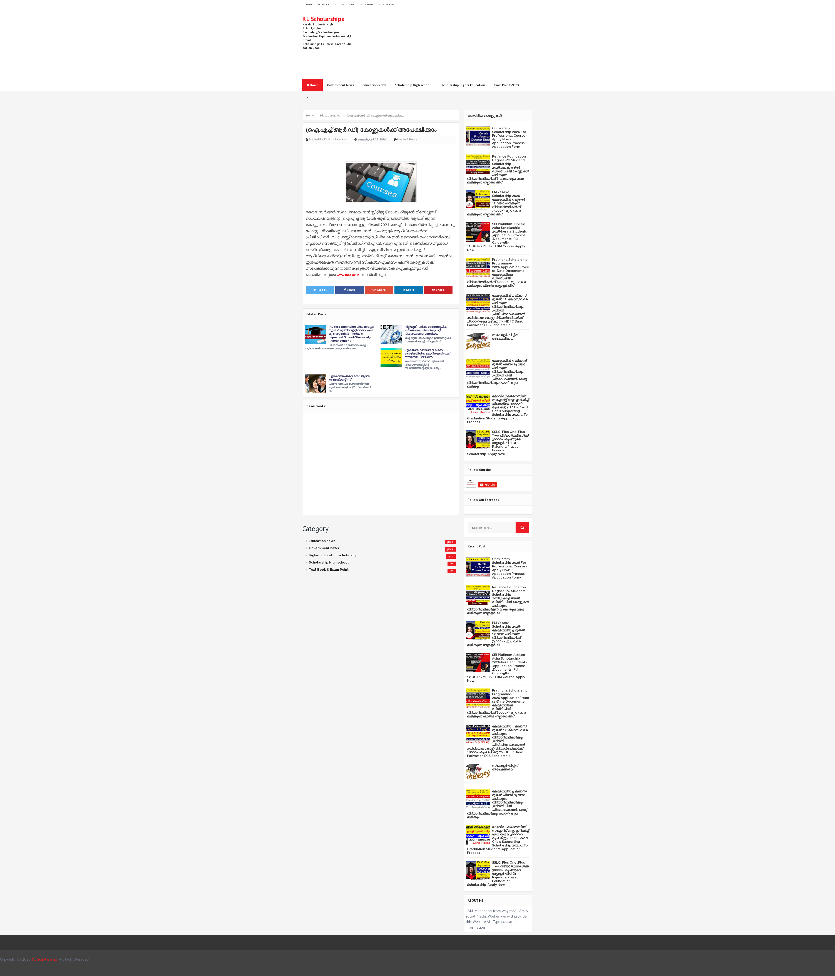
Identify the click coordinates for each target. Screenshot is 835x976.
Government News (340, 85)
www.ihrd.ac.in (348, 275)
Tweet (322, 289)
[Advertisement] (453, 44)
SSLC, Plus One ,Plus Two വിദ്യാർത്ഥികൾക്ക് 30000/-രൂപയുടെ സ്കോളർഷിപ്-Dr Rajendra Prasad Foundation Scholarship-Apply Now (498, 443)
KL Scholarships (323, 19)
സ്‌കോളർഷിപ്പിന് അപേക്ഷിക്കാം (505, 337)
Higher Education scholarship (333, 555)
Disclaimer (367, 4)
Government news (324, 548)
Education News (374, 85)
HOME (309, 4)
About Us (348, 4)
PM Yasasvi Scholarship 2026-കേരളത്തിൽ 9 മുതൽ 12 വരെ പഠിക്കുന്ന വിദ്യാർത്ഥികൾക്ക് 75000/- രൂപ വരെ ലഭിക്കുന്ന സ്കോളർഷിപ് (496, 203)
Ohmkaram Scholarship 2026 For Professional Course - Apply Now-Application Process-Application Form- (510, 137)
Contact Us (387, 4)
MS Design (464, 970)
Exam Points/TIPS (506, 85)
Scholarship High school (413, 85)
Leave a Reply (407, 139)
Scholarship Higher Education (463, 85)
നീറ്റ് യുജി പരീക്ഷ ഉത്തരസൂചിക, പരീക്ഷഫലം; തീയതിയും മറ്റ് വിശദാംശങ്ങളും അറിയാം (425, 330)
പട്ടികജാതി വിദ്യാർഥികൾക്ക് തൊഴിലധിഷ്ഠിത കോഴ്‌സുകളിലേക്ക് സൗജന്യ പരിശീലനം (427, 353)
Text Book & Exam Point (329, 570)
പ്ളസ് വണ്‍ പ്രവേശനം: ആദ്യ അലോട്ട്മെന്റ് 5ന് (349, 377)
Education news (322, 541)
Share (351, 289)
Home (313, 85)
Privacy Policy (327, 4)
